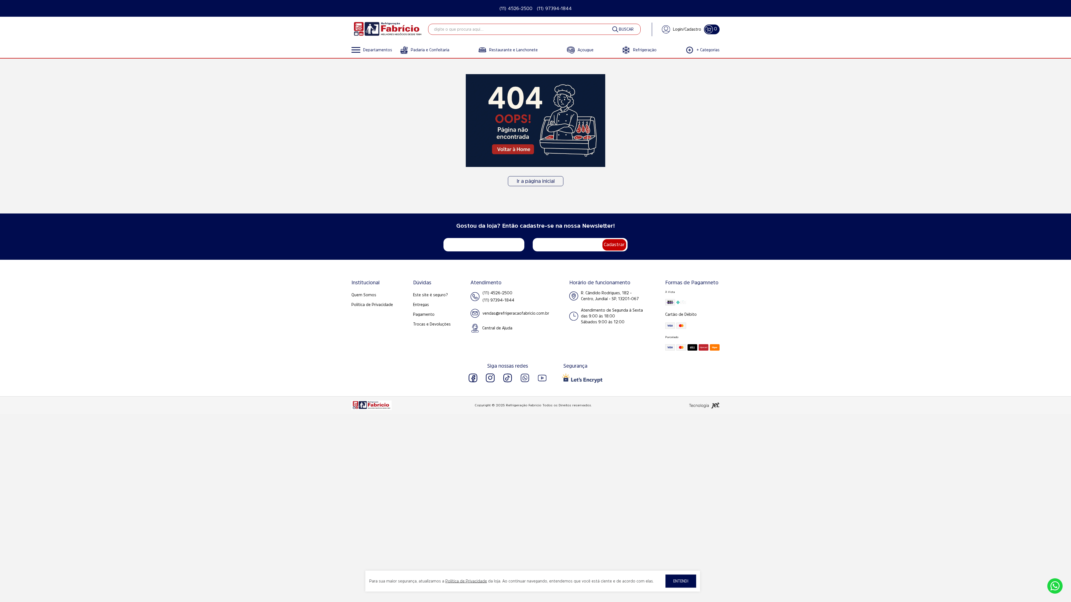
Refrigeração (645, 50)
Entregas (421, 305)
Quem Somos (363, 295)
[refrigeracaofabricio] (387, 29)
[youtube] (542, 377)
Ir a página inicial (536, 181)
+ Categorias (708, 50)
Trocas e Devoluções (432, 324)
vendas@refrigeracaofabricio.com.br (516, 313)
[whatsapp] (524, 377)
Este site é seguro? (430, 295)
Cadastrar (614, 244)
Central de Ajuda (497, 328)
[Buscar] (622, 29)
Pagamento (424, 314)
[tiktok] (507, 377)
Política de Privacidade (372, 305)
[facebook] (473, 377)
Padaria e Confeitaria (430, 50)
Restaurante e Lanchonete (513, 50)
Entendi (680, 581)
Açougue (586, 50)
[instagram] (490, 377)
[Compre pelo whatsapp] (1055, 586)
